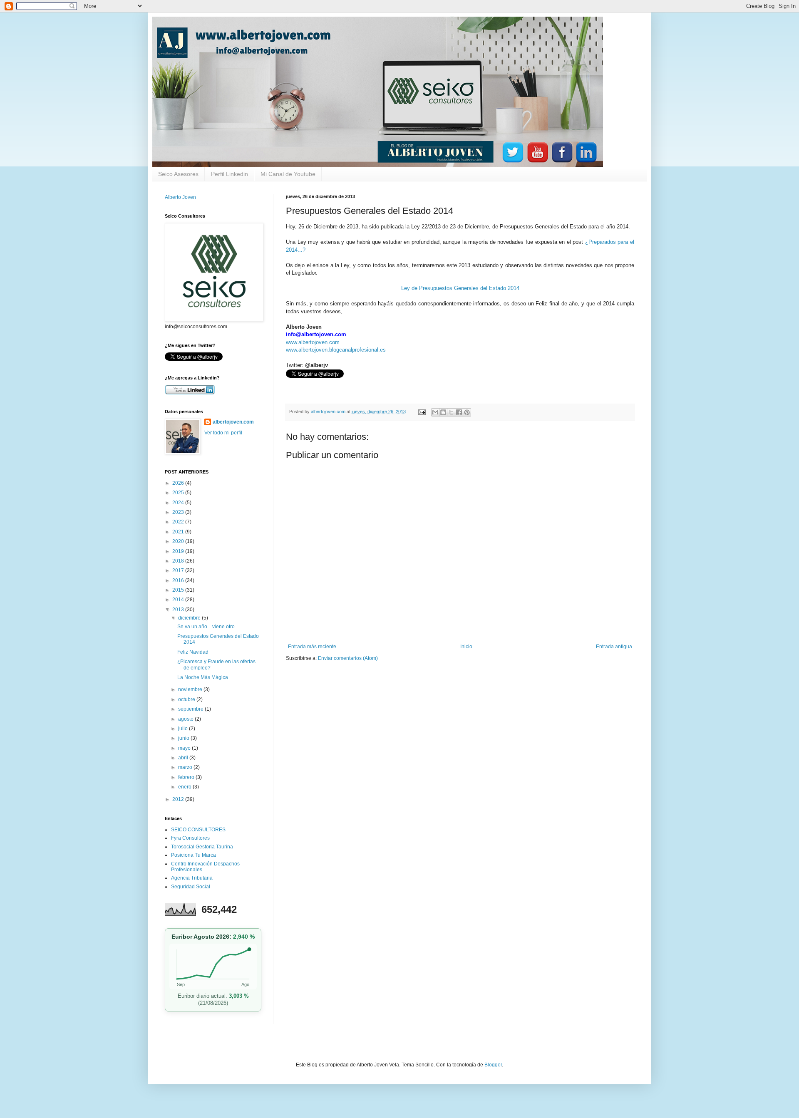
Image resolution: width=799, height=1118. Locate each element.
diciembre (190, 618)
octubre (187, 699)
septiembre (191, 709)
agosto (186, 719)
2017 (178, 570)
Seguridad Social (190, 887)
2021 (178, 532)
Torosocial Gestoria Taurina (202, 847)
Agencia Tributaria (192, 878)
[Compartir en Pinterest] (467, 412)
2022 (178, 522)
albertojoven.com (233, 422)
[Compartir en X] (451, 412)
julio (183, 728)
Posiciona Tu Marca (193, 855)
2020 (178, 541)
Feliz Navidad (192, 652)
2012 (178, 799)
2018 (178, 561)
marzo (186, 767)
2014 (178, 599)
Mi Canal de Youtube (288, 174)
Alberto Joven (180, 197)
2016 (178, 580)
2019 (178, 551)
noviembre (190, 689)
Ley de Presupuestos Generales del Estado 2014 (460, 288)
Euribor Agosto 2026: (213, 936)
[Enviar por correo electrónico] (435, 412)
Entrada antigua (614, 646)
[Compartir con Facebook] (459, 412)
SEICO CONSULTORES (198, 830)
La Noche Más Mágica (202, 677)
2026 (178, 483)
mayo (185, 748)
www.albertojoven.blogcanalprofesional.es (336, 350)
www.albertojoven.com (313, 342)
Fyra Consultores (190, 838)
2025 (178, 493)
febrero (187, 777)
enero (185, 787)
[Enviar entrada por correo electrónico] (421, 411)
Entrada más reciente (312, 646)
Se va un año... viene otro (206, 627)
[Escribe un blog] (443, 412)
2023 (178, 512)
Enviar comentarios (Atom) (348, 658)
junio (184, 738)
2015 (178, 590)
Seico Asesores (178, 174)
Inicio (466, 646)
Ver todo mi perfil (223, 433)
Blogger (493, 1065)
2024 (178, 503)
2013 (178, 609)
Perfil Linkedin (229, 174)
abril (183, 758)
